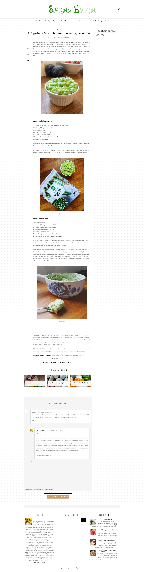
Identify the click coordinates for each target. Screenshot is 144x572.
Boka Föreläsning (97, 21)
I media (107, 21)
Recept (55, 21)
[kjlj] (25, 9)
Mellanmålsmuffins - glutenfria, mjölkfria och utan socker (107, 551)
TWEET (55, 362)
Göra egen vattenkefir (107, 530)
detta (60, 236)
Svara (33, 420)
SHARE (46, 362)
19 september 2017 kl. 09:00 (44, 412)
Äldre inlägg (63, 496)
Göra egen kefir (107, 519)
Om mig (47, 21)
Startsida (38, 21)
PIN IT (71, 362)
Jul (57, 29)
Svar (32, 425)
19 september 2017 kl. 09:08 (54, 430)
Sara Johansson (40, 430)
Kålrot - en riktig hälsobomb (107, 540)
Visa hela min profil (39, 562)
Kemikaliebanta (83, 21)
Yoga (73, 21)
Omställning (64, 21)
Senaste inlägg (53, 496)
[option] (35, 382)
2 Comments (65, 37)
